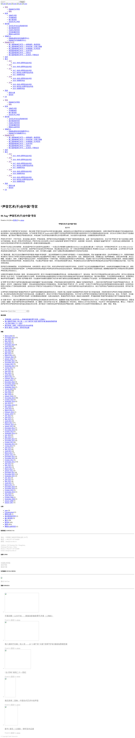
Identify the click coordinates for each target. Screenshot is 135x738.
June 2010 (8, 493)
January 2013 (9, 454)
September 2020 (10, 387)
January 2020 (9, 396)
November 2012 (10, 458)
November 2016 (10, 405)
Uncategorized (9, 512)
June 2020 (8, 392)
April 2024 (8, 346)
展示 (6, 520)
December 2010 (10, 486)
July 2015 (8, 415)
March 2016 (8, 410)
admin (22, 220)
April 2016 (8, 408)
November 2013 (10, 440)
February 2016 (9, 412)
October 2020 (9, 385)
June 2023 (8, 352)
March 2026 (8, 336)
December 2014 (10, 428)
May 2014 (8, 437)
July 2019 (8, 403)
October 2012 (9, 460)
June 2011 (8, 479)
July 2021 (8, 369)
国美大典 (8, 514)
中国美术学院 (5, 563)
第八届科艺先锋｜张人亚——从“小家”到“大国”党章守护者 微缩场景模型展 (31, 321)
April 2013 (8, 451)
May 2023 (8, 353)
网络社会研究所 (10, 526)
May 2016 (8, 407)
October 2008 (9, 497)
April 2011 (8, 483)
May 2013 (8, 449)
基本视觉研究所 (10, 516)
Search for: (4, 311)
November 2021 (10, 362)
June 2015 (8, 417)
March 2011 (8, 485)
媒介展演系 (9, 518)
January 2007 (9, 502)
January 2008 (9, 501)
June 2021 (8, 371)
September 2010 (10, 492)
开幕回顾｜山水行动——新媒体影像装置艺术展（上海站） (25, 319)
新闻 (6, 524)
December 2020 (10, 382)
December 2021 (10, 360)
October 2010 (9, 490)
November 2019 (10, 398)
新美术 (15, 220)
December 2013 (10, 438)
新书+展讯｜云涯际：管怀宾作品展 (17, 327)
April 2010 (8, 495)
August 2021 (9, 368)
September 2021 (10, 366)
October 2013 (9, 442)
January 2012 (9, 470)
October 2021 (9, 364)
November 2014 (10, 430)
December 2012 (10, 456)
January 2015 (9, 426)
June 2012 (8, 463)
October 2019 (9, 399)
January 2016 (9, 414)
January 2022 (9, 359)
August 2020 (9, 389)
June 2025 (8, 339)
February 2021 (9, 378)
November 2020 (10, 383)
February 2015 (9, 424)
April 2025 (8, 343)
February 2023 (9, 357)
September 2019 (10, 401)
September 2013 (10, 444)
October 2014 (9, 431)
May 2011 (8, 481)
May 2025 (8, 341)
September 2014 (10, 433)
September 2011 (10, 476)
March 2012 (8, 469)
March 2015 (8, 423)
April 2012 (8, 467)
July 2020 (8, 391)
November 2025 (10, 337)
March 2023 (8, 355)
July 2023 (8, 350)
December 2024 (10, 344)
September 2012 (10, 462)
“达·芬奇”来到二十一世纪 (13, 323)
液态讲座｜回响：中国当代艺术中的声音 (19, 325)
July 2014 (8, 435)
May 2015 (8, 419)
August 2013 (9, 446)
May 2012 (8, 465)
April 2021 (8, 375)
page (6, 510)
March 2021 (8, 376)
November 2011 (10, 474)
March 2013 (8, 453)
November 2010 (10, 488)
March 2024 (8, 348)
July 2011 (8, 478)
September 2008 (10, 499)
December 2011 (10, 472)
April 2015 (8, 421)
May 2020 (8, 394)
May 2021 (8, 373)
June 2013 (8, 447)
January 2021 (9, 380)
